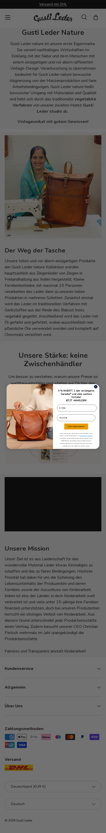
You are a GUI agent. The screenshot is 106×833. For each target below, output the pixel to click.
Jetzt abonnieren (76, 426)
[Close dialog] (96, 386)
